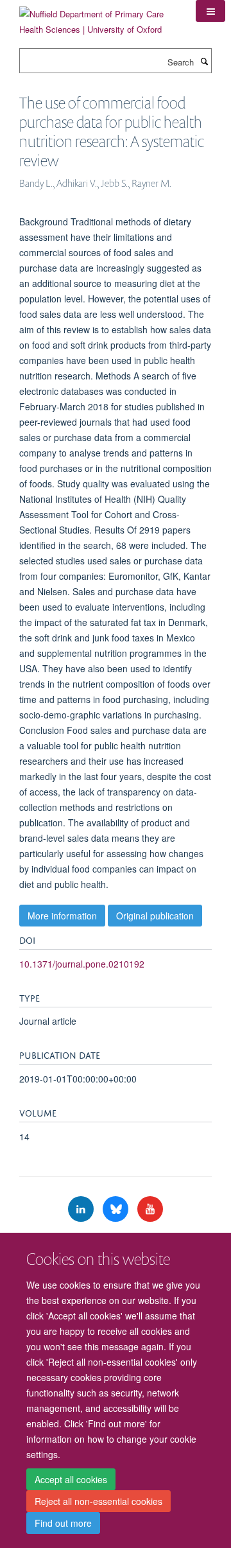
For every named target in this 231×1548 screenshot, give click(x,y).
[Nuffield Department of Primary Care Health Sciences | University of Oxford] (97, 17)
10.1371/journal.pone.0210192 (81, 963)
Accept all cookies (71, 1479)
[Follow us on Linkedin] (82, 1209)
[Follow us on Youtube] (150, 1209)
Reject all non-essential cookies (98, 1501)
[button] (210, 11)
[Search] (204, 61)
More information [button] (62, 915)
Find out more (63, 1523)
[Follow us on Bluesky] (117, 1209)
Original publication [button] (155, 915)
